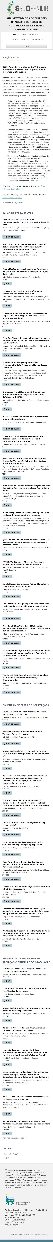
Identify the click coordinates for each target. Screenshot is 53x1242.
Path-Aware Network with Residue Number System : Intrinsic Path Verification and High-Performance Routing (23, 864)
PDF (8, 284)
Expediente (37, 40)
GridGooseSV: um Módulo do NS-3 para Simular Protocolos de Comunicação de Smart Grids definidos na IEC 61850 (24, 394)
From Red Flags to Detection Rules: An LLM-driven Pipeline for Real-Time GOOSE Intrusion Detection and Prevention (26, 340)
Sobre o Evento (20, 40)
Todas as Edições (29, 35)
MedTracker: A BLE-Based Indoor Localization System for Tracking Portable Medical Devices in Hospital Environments (25, 461)
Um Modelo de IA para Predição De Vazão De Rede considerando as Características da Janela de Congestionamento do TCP (26, 933)
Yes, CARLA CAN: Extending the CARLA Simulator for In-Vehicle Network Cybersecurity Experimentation (25, 677)
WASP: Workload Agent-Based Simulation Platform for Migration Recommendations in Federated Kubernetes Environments (26, 653)
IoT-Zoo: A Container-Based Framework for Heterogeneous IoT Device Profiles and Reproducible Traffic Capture (22, 438)
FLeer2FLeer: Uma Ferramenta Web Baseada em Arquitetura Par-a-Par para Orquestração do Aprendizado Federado (25, 315)
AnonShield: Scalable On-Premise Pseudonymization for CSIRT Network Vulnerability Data (26, 222)
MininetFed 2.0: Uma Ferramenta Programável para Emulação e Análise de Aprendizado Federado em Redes (26, 488)
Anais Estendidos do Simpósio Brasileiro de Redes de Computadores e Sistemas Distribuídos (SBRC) (26, 24)
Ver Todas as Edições (13, 1138)
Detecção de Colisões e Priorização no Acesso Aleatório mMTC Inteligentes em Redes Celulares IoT (25, 753)
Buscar (26, 46)
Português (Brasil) (11, 1154)
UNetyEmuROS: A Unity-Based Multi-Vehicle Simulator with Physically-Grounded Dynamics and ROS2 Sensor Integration (26, 628)
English (6, 1158)
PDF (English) (12, 237)
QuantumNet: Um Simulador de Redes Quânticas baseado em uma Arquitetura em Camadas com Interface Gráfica (25, 542)
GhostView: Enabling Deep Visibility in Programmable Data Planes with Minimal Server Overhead (24, 365)
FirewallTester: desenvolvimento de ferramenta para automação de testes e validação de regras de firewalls (25, 271)
